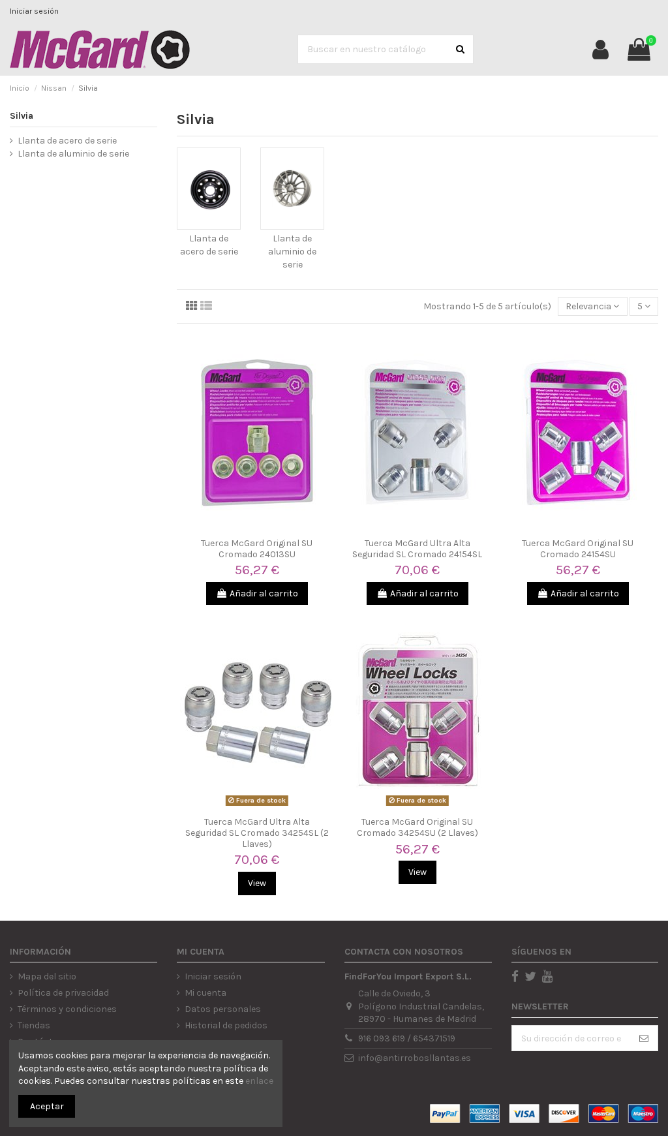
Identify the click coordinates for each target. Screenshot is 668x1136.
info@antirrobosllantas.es (414, 1058)
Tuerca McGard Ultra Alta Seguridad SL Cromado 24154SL (417, 549)
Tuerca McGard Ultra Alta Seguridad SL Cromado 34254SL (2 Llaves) (257, 833)
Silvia (21, 115)
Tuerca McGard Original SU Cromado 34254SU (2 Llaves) (417, 827)
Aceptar (47, 1106)
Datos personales (223, 1009)
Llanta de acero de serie (67, 140)
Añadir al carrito (264, 593)
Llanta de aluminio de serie (292, 251)
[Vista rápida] (257, 527)
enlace (259, 1080)
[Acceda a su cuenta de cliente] (600, 49)
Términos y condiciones (67, 1009)
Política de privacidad (63, 992)
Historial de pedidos (226, 1025)
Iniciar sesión (34, 11)
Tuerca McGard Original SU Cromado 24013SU (256, 549)
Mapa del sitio (47, 976)
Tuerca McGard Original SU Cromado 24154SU (577, 549)
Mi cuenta (205, 992)
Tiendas (34, 1025)
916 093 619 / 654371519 (406, 1038)
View (257, 883)
